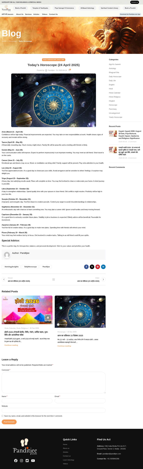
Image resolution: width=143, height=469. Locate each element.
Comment (6, 370)
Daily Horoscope (25, 41)
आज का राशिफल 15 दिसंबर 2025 (70, 335)
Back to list (53, 279)
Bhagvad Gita (114, 72)
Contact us (67, 456)
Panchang (112, 109)
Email (57, 396)
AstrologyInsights (12, 267)
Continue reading (11, 345)
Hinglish (112, 101)
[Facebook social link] (86, 267)
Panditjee (51, 70)
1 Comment (132, 141)
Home (4, 41)
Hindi (111, 89)
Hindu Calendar (10, 328)
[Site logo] (6, 8)
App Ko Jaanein (115, 64)
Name (4, 396)
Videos (65, 464)
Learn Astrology (68, 460)
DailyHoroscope (30, 267)
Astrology (112, 68)
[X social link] (92, 267)
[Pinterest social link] (97, 267)
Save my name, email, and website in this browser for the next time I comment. (33, 416)
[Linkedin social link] (103, 267)
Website (5, 406)
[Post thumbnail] (113, 136)
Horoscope (12, 41)
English (111, 85)
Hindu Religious (22, 328)
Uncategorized (114, 113)
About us (66, 448)
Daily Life (60, 60)
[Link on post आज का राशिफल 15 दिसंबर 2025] (80, 312)
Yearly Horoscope (115, 117)
